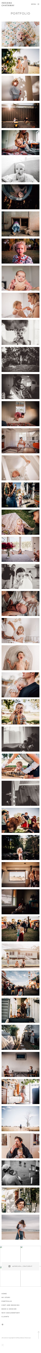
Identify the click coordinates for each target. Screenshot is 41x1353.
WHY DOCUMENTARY (11, 1313)
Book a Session (9, 1309)
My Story (6, 1297)
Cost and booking (11, 1305)
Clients (5, 1316)
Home (4, 1293)
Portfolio (7, 1301)
